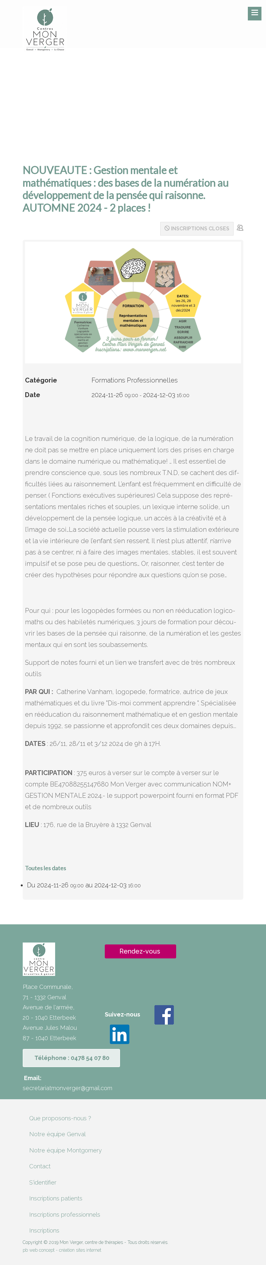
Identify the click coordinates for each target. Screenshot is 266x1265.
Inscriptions (44, 1230)
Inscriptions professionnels (64, 1214)
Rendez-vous (139, 951)
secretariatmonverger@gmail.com (67, 1088)
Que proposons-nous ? (60, 1118)
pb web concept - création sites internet (62, 1250)
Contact (40, 1166)
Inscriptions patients (55, 1198)
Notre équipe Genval (57, 1134)
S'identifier (42, 1182)
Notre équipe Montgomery (65, 1150)
